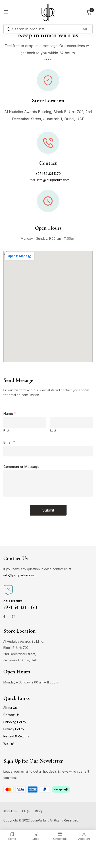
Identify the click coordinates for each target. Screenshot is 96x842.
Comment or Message (21, 466)
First (6, 430)
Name (9, 413)
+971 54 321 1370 (48, 173)
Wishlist (8, 743)
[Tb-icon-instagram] (13, 616)
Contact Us (11, 715)
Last (53, 430)
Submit (48, 510)
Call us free (13, 601)
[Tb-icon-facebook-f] (4, 616)
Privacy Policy (13, 729)
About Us (10, 708)
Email (9, 442)
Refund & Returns (16, 736)
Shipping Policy (14, 722)
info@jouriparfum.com (53, 180)
